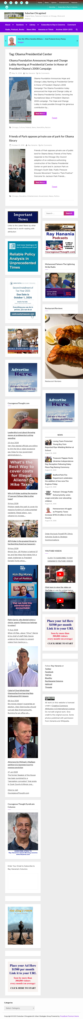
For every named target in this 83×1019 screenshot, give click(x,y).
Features (74, 2)
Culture (22, 127)
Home (40, 2)
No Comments (44, 73)
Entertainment (64, 2)
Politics (56, 196)
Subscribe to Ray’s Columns (67, 7)
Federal (28, 127)
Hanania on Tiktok (45, 29)
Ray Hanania (30, 73)
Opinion (54, 2)
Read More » (41, 113)
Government (43, 196)
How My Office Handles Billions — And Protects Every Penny (42, 39)
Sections (20, 25)
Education (23, 196)
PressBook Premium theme (69, 1016)
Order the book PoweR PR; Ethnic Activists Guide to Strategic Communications (59, 537)
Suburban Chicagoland (35, 13)
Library (32, 25)
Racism (48, 127)
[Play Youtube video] (60, 574)
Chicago (15, 127)
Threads (48, 687)
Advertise (52, 7)
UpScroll (48, 684)
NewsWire (40, 127)
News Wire (31, 29)
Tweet (54, 118)
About (7, 25)
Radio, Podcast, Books (14, 29)
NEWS (60, 435)
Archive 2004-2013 (64, 29)
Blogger (21, 42)
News (47, 2)
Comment (71, 25)
